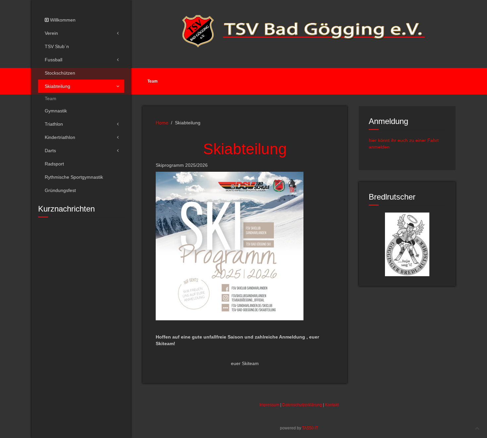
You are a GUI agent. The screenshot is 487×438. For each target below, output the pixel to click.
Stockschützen (60, 73)
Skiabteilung (57, 86)
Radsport (54, 163)
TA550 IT (310, 428)
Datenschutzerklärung (302, 405)
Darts (50, 150)
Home (162, 122)
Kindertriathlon (60, 137)
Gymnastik (56, 110)
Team (50, 98)
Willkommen (62, 20)
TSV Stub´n (57, 46)
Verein (51, 33)
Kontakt (332, 405)
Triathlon (54, 124)
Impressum (269, 405)
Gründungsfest (60, 190)
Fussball (53, 59)
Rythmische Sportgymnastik (74, 177)
